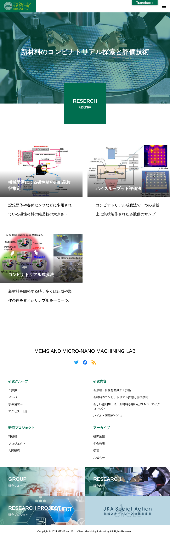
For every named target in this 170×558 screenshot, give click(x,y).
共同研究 (14, 450)
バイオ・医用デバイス (107, 415)
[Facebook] (85, 362)
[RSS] (93, 362)
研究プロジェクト (21, 427)
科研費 (12, 436)
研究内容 (100, 381)
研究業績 (99, 436)
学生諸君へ (15, 404)
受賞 (96, 450)
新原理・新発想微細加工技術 (112, 390)
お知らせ (99, 457)
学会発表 (99, 443)
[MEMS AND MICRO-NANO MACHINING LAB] (18, 6)
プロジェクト (17, 443)
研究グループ (18, 381)
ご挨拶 (12, 390)
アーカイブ (101, 427)
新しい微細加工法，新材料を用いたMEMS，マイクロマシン (126, 406)
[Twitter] (76, 362)
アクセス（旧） (18, 411)
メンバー (14, 397)
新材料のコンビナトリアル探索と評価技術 (120, 397)
